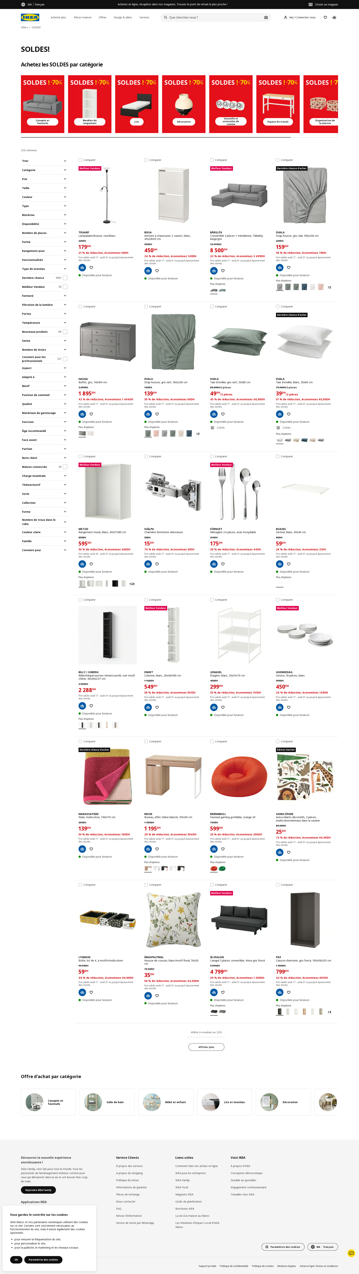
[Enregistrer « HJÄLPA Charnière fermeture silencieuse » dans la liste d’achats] (157, 564)
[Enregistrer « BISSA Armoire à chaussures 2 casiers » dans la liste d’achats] (157, 271)
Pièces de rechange (128, 1194)
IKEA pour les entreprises (190, 1173)
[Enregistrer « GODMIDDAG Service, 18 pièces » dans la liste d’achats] (288, 707)
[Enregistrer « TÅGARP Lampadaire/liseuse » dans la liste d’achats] (91, 267)
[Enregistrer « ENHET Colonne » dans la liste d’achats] (157, 707)
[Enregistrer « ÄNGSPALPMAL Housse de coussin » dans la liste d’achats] (157, 995)
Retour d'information (129, 1215)
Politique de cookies (263, 1266)
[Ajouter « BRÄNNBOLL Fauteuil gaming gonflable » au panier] (214, 849)
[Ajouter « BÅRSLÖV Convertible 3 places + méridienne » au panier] (214, 271)
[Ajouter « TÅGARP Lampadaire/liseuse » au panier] (82, 267)
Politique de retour (127, 1180)
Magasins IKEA (184, 1194)
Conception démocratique (247, 1173)
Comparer (89, 160)
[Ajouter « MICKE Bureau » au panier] (148, 849)
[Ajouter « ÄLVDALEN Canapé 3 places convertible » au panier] (214, 992)
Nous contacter (125, 1201)
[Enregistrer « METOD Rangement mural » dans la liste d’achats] (91, 564)
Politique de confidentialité (234, 1266)
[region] (49, 1238)
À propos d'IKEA (240, 1166)
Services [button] (144, 17)
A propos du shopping (129, 1173)
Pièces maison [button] (82, 17)
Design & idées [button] (123, 17)
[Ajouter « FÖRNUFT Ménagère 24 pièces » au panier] (214, 564)
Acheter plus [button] (58, 17)
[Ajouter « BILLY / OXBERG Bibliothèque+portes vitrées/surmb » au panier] (82, 706)
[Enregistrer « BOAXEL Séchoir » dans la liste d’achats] (288, 564)
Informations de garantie (131, 1187)
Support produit (207, 1266)
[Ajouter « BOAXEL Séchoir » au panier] (279, 564)
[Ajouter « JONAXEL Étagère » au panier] (214, 707)
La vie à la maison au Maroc (192, 1215)
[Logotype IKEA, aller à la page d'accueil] (30, 17)
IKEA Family (182, 1180)
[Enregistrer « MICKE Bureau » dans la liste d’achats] (157, 849)
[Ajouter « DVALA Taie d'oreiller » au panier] (214, 414)
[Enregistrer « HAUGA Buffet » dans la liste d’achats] (91, 414)
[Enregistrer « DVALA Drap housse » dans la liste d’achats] (288, 267)
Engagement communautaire (248, 1187)
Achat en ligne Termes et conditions (319, 1266)
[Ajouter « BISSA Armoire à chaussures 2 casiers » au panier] (148, 271)
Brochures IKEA (184, 1208)
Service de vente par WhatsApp (135, 1223)
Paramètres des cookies (43, 1259)
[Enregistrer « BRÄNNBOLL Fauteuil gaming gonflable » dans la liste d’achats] (223, 849)
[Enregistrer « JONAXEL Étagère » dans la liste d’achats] (223, 707)
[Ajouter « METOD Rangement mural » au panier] (82, 564)
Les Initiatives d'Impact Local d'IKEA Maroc (197, 1225)
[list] (179, 104)
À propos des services (129, 1166)
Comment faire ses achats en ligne (196, 1166)
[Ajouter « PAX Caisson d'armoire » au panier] (279, 992)
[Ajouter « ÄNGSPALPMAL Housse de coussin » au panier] (148, 995)
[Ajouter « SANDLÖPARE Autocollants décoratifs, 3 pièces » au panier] (279, 852)
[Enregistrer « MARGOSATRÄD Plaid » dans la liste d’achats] (91, 849)
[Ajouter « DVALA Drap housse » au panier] (279, 267)
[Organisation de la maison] (325, 104)
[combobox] (211, 17)
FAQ (118, 1208)
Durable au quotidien (243, 1180)
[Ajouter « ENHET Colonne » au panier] (148, 707)
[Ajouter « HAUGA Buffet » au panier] (82, 414)
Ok (16, 1259)
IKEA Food (181, 1187)
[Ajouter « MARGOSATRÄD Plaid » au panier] (82, 849)
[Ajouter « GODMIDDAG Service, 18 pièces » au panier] (279, 707)
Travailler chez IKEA (242, 1194)
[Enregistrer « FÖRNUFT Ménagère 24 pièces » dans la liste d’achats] (223, 564)
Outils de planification (188, 1201)
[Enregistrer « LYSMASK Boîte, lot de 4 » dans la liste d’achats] (91, 992)
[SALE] (42, 104)
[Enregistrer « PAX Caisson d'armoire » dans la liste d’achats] (288, 992)
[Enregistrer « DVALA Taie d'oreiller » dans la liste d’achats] (223, 414)
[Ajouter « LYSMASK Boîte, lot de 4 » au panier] (82, 992)
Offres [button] (102, 17)
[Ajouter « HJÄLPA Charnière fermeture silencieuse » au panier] (148, 564)
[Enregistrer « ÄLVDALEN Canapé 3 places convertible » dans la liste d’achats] (223, 992)
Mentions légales (286, 1266)
